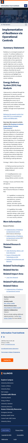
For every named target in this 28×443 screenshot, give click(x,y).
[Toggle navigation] (25, 5)
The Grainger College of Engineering (10, 352)
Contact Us (7, 360)
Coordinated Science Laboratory (9, 348)
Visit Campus (4, 392)
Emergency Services (6, 412)
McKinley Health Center (7, 415)
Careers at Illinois (6, 386)
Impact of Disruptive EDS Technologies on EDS (13, 256)
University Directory (6, 406)
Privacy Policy (19, 430)
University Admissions (7, 383)
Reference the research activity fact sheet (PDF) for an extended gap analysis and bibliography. (13, 116)
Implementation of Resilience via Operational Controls (14, 290)
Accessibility (20, 435)
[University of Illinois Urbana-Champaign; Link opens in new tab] (2, 2)
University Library (6, 421)
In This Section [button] (5, 24)
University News (5, 389)
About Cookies (5, 430)
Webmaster (4, 439)
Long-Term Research (12, 277)
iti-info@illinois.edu (10, 344)
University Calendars (7, 403)
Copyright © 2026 (6, 435)
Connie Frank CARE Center (8, 418)
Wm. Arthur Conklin (9, 303)
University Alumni (6, 397)
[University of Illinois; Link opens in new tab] (6, 373)
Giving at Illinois (5, 400)
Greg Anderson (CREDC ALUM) (12, 308)
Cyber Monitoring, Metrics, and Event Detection (14, 252)
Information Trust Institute (12, 332)
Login (15, 439)
